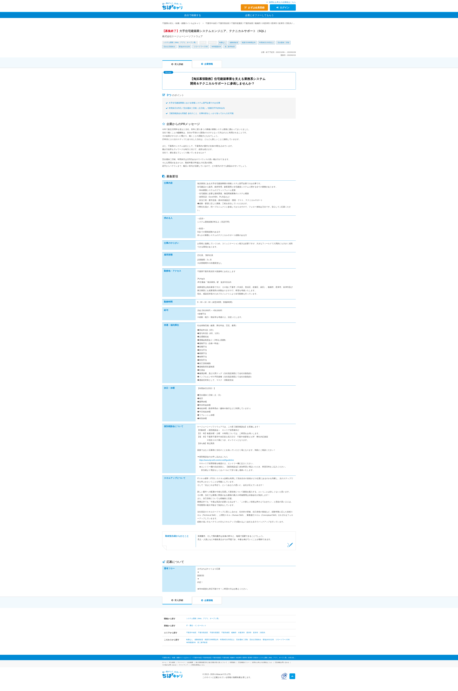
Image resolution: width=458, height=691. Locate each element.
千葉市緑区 (225, 632)
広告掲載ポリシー (244, 662)
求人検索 (172, 662)
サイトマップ (183, 665)
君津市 (248, 632)
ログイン (284, 7)
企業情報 (208, 64)
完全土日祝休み (169, 47)
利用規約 (232, 662)
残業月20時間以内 (248, 42)
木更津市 (241, 632)
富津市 (255, 632)
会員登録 (256, 7)
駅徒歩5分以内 (184, 47)
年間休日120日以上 (266, 42)
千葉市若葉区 (215, 632)
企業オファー (259, 15)
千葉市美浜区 (203, 632)
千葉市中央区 (191, 632)
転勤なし (222, 42)
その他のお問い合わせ (169, 665)
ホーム (164, 662)
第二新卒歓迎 (230, 47)
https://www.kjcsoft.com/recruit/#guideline (216, 460)
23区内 (262, 632)
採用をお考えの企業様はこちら (282, 2)
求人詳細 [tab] (178, 64)
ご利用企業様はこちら (197, 665)
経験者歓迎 (234, 42)
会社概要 (190, 662)
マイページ (181, 662)
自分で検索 (192, 15)
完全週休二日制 (283, 42)
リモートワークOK (201, 47)
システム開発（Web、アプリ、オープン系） (180, 42)
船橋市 (233, 632)
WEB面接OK (216, 47)
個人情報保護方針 (211, 662)
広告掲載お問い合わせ (282, 662)
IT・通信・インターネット (196, 625)
